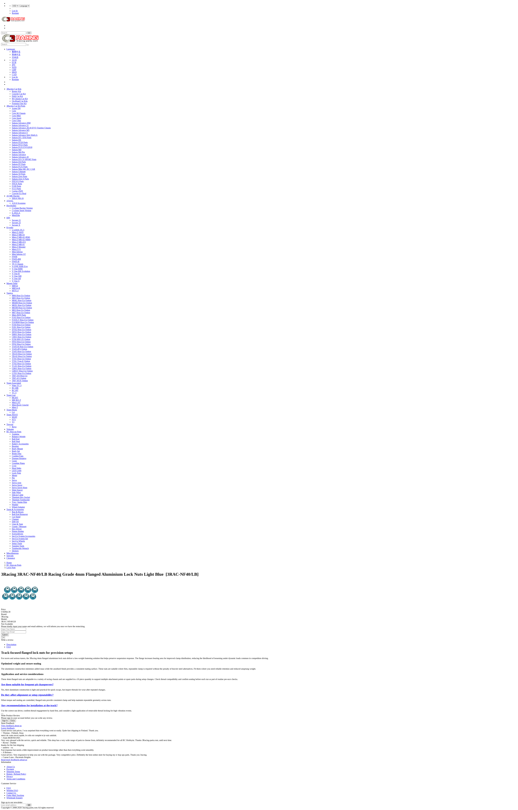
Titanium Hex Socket (21, 497)
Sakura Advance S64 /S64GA (25, 135)
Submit (5, 635)
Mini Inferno (17, 252)
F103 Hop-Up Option (21, 317)
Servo (14, 480)
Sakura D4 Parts (19, 162)
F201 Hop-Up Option (21, 327)
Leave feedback (8, 728)
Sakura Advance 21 (20, 125)
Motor (14, 475)
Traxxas (9, 424)
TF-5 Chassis (17, 264)
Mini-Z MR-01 (18, 244)
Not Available (7, 624)
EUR (14, 62)
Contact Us (11, 793)
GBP (14, 70)
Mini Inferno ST (19, 254)
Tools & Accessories (15, 509)
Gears (14, 461)
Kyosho (9, 227)
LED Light (16, 470)
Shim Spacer (17, 490)
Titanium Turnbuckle (21, 500)
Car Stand (16, 517)
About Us (10, 767)
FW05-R (15, 261)
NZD (14, 67)
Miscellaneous (12, 553)
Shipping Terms (13, 771)
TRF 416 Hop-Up (19, 376)
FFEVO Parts (18, 181)
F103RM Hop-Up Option (23, 322)
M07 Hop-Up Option (21, 312)
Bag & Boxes (17, 512)
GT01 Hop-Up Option (21, 373)
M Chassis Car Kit (20, 99)
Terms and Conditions (15, 779)
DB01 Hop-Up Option (21, 334)
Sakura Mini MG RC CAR (23, 169)
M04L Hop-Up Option (21, 300)
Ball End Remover (20, 514)
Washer (15, 504)
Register (15, 13)
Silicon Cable (17, 495)
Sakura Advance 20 (20, 157)
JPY (14, 65)
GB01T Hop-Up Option (22, 371)
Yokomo (10, 429)
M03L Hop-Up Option (21, 305)
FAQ (8, 647)
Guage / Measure (19, 526)
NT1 (14, 419)
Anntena (15, 434)
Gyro (14, 466)
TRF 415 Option (19, 378)
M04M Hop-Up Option (22, 303)
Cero (14, 111)
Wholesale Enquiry (14, 798)
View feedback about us (11, 726)
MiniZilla (16, 215)
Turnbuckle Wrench (20, 548)
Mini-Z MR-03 (18, 235)
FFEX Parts (17, 184)
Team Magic (11, 410)
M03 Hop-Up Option (21, 310)
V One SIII (16, 276)
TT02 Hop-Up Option (21, 363)
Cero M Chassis (18, 113)
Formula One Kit (19, 103)
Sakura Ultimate (19, 171)
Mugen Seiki (11, 283)
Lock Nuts (16, 473)
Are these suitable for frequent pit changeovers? (27, 684)
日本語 (15, 57)
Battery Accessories (20, 444)
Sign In (5, 721)
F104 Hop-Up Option (21, 325)
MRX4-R (16, 288)
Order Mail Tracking (15, 795)
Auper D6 (16, 108)
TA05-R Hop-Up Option (22, 346)
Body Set (16, 451)
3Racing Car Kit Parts (15, 106)
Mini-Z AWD (17, 232)
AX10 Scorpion (18, 203)
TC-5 (14, 393)
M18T (14, 417)
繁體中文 (16, 52)
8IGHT (15, 397)
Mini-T (15, 407)
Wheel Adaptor (18, 507)
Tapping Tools (18, 546)
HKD (14, 72)
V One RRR (17, 269)
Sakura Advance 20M (21, 123)
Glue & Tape (17, 524)
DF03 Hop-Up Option (21, 332)
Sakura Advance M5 (20, 130)
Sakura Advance (19, 154)
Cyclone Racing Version (22, 208)
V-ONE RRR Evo (20, 266)
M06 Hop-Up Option (21, 295)
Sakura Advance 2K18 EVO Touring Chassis (31, 128)
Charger (15, 519)
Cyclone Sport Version (21, 210)
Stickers (15, 551)
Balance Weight (18, 436)
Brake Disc (16, 453)
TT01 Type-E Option (21, 361)
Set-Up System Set (20, 538)
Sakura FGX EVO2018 (22, 147)
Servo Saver (17, 485)
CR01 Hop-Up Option (21, 337)
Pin (13, 478)
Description (11, 644)
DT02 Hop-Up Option (21, 329)
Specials (9, 555)
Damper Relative (19, 458)
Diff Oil (15, 521)
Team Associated (13, 383)
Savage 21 (16, 220)
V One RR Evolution (21, 271)
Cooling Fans (17, 456)
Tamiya (9, 293)
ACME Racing (12, 196)
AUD (14, 60)
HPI (8, 218)
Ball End (15, 439)
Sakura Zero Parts (19, 176)
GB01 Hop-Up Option (21, 368)
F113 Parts (16, 188)
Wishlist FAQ (12, 790)
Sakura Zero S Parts (20, 179)
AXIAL (9, 201)
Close (12, 721)
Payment (10, 769)
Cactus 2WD (17, 191)
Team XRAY (12, 415)
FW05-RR (16, 259)
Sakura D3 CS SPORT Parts (24, 159)
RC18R (15, 388)
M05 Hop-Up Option (21, 298)
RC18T (15, 390)
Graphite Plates (18, 463)
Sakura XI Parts (18, 174)
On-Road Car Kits (20, 101)
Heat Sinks (16, 468)
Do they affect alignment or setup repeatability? (27, 694)
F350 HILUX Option (21, 339)
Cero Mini (16, 116)
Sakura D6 (16, 140)
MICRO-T (16, 400)
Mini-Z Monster (18, 247)
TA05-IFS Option (19, 349)
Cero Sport (16, 118)
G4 (13, 412)
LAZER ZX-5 (18, 230)
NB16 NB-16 (18, 198)
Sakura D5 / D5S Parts (21, 137)
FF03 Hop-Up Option (21, 342)
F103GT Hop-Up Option (22, 320)
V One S (15, 281)
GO (29, 33)
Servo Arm (16, 483)
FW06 (14, 257)
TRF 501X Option (20, 380)
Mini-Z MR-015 (19, 242)
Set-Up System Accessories (23, 536)
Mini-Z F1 (16, 249)
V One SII (16, 278)
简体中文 (16, 54)
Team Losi (11, 395)
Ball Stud (16, 441)
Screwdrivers (17, 534)
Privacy (9, 776)
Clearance (10, 558)
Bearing (15, 446)
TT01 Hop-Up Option (21, 359)
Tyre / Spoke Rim (19, 502)
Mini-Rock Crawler (20, 405)
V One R (16, 274)
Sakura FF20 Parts (20, 142)
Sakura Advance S (20, 133)
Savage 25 (16, 222)
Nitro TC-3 (16, 385)
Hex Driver (17, 529)
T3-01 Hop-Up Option (21, 366)
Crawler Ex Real (19, 193)
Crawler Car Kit (19, 94)
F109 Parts (16, 186)
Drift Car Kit (17, 96)
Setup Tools (17, 543)
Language (10, 49)
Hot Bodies (11, 205)
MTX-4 (15, 291)
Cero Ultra (16, 120)
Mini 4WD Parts (19, 315)
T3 (13, 422)
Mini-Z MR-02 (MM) (21, 239)
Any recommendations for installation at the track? (29, 705)
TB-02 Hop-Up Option (22, 356)
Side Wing (16, 492)
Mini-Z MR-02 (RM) (21, 237)
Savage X (16, 225)
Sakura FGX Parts (20, 167)
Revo (14, 427)
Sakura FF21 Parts (20, 145)
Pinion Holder (18, 531)
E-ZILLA (16, 213)
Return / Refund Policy (16, 774)
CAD (14, 74)
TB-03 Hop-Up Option (22, 354)
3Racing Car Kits (13, 89)
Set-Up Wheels (18, 541)
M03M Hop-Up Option (22, 308)
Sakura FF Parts (18, 164)
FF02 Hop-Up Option (21, 344)
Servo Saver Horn (19, 487)
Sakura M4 (16, 150)
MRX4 (15, 286)
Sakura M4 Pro (18, 152)
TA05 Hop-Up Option (21, 351)
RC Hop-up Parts (13, 432)
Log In (15, 11)
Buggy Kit (16, 91)
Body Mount (17, 449)
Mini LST (16, 402)
